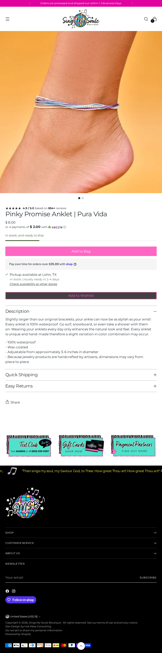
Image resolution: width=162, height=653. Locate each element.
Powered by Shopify (18, 634)
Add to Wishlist (81, 296)
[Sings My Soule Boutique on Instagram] (14, 591)
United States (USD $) (24, 616)
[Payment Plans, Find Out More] (133, 445)
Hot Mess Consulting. (38, 626)
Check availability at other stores (33, 284)
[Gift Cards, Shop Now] (81, 445)
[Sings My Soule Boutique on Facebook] (7, 591)
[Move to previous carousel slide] (144, 419)
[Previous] (29, 3)
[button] (81, 227)
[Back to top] (81, 646)
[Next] (132, 3)
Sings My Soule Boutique (45, 622)
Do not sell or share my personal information (33, 630)
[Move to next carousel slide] (153, 418)
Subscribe (148, 577)
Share (15, 402)
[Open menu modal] (7, 19)
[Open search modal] (146, 19)
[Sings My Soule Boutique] (81, 18)
